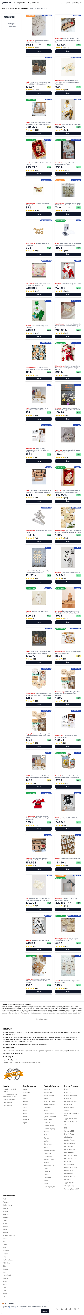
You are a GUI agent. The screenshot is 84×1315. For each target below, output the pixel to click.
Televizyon (47, 1171)
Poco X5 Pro (68, 1146)
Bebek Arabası (49, 1095)
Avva (4, 1257)
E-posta (38, 1062)
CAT (4, 1296)
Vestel (25, 1110)
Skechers (6, 1251)
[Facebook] (66, 1309)
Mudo (5, 1223)
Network (5, 1281)
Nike (24, 1098)
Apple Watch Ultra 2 (71, 1119)
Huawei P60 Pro (69, 1177)
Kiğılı (4, 1290)
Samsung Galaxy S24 (71, 1189)
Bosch (25, 1113)
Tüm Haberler (7, 1106)
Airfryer (66, 1110)
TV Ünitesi (47, 1177)
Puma (4, 1220)
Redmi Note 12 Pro (70, 1158)
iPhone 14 (67, 1098)
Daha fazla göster (42, 1019)
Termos (46, 1174)
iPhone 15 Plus (69, 1186)
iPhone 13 (67, 1092)
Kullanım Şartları (8, 1062)
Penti (4, 1199)
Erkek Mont (68, 1104)
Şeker (46, 1184)
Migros (5, 1293)
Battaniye (47, 1132)
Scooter (46, 1162)
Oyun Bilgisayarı (49, 1187)
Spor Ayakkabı (49, 1165)
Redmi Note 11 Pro (70, 1155)
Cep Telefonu (48, 1107)
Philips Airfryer (69, 1152)
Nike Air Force (69, 1134)
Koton (4, 1266)
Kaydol (76, 2)
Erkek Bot (47, 1123)
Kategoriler (20, 2)
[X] (57, 1309)
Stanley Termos (69, 1140)
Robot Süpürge (49, 1159)
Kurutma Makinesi (70, 1101)
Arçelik (5, 1238)
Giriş (68, 2)
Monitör (46, 1147)
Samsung (26, 1092)
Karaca (5, 1287)
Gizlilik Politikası (19, 1062)
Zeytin (46, 1135)
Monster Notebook (70, 1122)
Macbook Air (68, 1174)
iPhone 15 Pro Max (70, 1167)
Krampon (47, 1138)
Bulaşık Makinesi (49, 1104)
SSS (33, 1062)
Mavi (4, 1272)
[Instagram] (62, 1309)
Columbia (6, 1214)
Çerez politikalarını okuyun (17, 1308)
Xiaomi (25, 1095)
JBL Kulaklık (68, 1137)
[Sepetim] (62, 2)
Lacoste (5, 1254)
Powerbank (47, 1153)
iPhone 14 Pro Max (70, 1095)
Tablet (46, 1168)
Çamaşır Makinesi (50, 1116)
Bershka (5, 1208)
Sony (25, 1116)
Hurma (46, 1181)
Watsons (5, 1202)
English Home (7, 1205)
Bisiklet (46, 1098)
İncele (39, 51)
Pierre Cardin (7, 1275)
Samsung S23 (69, 1131)
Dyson (25, 1123)
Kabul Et (44, 1311)
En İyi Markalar (32, 2)
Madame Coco (8, 1260)
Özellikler (28, 1062)
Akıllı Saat (47, 1089)
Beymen (5, 1211)
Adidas (25, 1101)
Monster (26, 1120)
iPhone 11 (67, 1089)
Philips (25, 1104)
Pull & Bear (6, 1263)
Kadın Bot (67, 1161)
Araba (46, 1110)
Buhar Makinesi (69, 1149)
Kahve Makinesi (69, 1143)
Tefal (24, 1107)
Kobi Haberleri (7, 1103)
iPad (65, 1125)
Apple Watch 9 (69, 1183)
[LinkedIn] (70, 1309)
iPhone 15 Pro (68, 1170)
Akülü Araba (48, 1092)
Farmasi (5, 1278)
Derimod (5, 1226)
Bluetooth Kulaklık (50, 1101)
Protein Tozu (48, 1156)
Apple (25, 1089)
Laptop (46, 1141)
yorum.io (7, 1028)
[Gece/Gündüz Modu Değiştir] (81, 2)
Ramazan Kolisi (69, 1164)
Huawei (5, 1232)
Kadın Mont (48, 1144)
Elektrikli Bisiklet (49, 1126)
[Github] (75, 1309)
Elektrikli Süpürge (49, 1129)
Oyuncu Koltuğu (49, 1150)
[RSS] (79, 1309)
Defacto (5, 1269)
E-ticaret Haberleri (9, 1099)
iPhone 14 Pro (69, 1107)
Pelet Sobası (48, 1120)
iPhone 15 (67, 1180)
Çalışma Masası (49, 1113)
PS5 (65, 1128)
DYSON (5, 1241)
